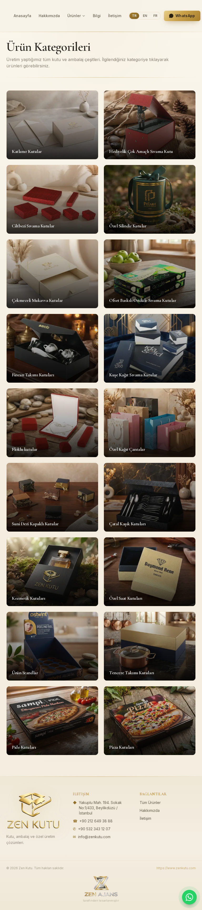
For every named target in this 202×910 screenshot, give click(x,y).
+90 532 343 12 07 (94, 829)
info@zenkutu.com (94, 836)
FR (155, 16)
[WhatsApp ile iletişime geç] (189, 897)
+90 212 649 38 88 (96, 821)
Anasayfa (22, 15)
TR (134, 16)
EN (145, 16)
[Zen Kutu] (33, 810)
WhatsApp (185, 15)
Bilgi (97, 15)
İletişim (114, 15)
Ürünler (74, 15)
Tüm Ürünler (150, 802)
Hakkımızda (49, 15)
